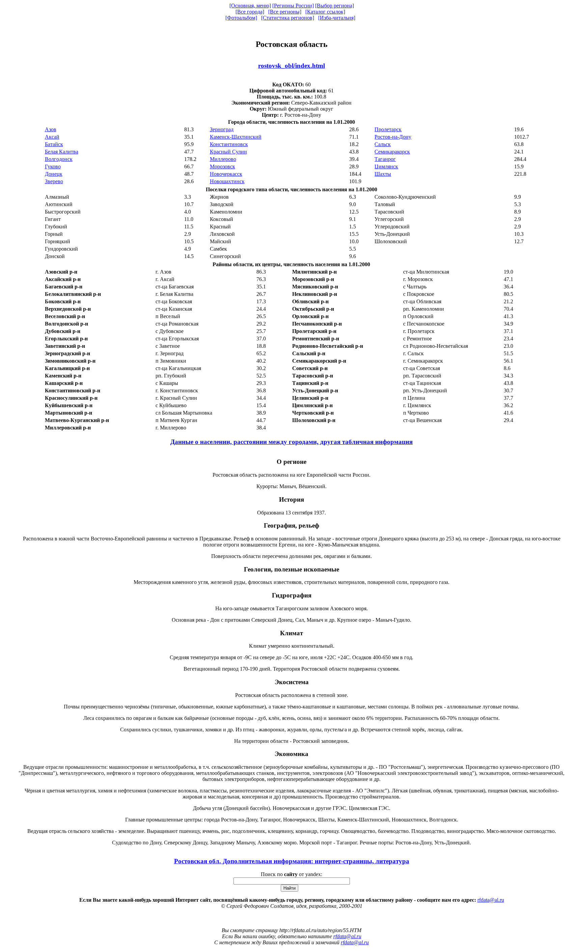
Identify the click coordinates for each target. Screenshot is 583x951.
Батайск (54, 144)
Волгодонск (59, 159)
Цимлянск (386, 166)
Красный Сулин (228, 152)
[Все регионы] (284, 12)
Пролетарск (387, 129)
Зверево (54, 181)
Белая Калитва (61, 152)
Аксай (52, 137)
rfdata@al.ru (490, 900)
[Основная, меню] (250, 5)
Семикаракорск (392, 152)
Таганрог (385, 159)
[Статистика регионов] (287, 18)
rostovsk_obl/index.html (291, 65)
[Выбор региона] (334, 5)
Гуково (53, 166)
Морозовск (222, 166)
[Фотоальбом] (241, 18)
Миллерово (223, 159)
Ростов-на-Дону (392, 137)
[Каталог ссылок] (325, 12)
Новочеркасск (226, 174)
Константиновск (229, 144)
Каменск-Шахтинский (235, 137)
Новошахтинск (227, 181)
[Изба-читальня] (336, 18)
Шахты (382, 174)
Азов (50, 129)
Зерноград (221, 129)
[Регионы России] (293, 5)
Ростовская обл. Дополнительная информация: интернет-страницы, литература (291, 861)
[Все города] (249, 12)
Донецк (53, 174)
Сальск (382, 144)
